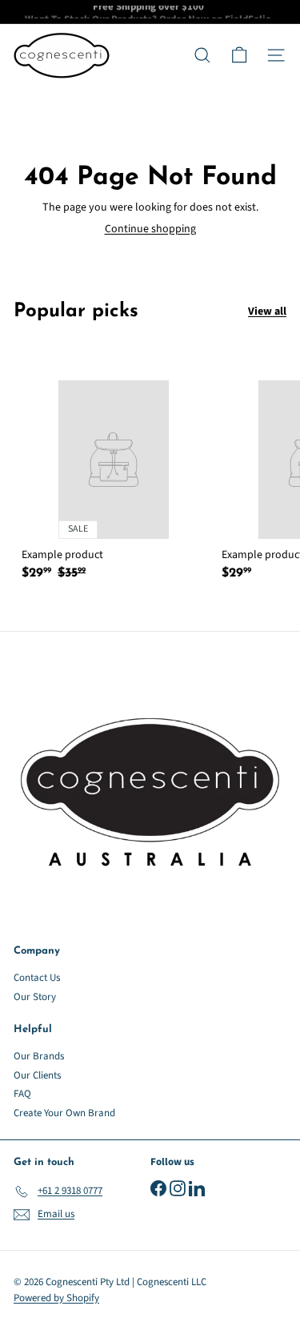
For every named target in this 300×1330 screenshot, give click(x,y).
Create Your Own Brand (64, 1113)
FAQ (22, 1094)
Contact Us (37, 977)
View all (267, 312)
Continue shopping (150, 229)
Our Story (35, 997)
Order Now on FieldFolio (215, 14)
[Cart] (239, 55)
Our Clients (37, 1075)
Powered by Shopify (56, 1298)
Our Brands (39, 1056)
